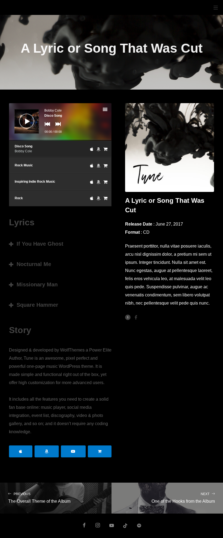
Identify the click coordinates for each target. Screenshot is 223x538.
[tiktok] (125, 525)
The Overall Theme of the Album (39, 498)
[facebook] (84, 525)
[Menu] (216, 7)
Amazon (47, 451)
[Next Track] (57, 128)
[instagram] (98, 525)
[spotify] (139, 525)
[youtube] (111, 528)
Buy (100, 451)
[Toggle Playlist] (110, 110)
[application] (60, 122)
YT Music (73, 451)
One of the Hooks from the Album (183, 498)
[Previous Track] (46, 128)
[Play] (22, 117)
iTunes (20, 451)
